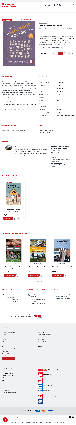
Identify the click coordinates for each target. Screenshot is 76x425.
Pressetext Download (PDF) (46, 130)
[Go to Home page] (9, 5)
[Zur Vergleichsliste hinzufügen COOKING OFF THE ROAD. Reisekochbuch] (18, 218)
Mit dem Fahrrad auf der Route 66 (62, 267)
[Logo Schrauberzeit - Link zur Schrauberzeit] (40, 401)
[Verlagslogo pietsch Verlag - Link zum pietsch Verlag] (40, 380)
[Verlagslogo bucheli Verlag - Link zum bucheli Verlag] (40, 390)
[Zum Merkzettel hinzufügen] (65, 53)
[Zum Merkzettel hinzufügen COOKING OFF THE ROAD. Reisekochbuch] (15, 218)
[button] (19, 43)
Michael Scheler (43, 23)
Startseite (4, 10)
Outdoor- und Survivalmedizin (38, 267)
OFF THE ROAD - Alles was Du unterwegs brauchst (58, 165)
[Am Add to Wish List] (17, 275)
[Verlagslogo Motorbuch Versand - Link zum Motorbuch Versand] (42, 369)
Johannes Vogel (13, 263)
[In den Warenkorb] (60, 53)
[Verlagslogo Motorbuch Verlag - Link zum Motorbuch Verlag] (40, 374)
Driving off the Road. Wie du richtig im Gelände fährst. (60, 160)
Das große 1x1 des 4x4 (56, 163)
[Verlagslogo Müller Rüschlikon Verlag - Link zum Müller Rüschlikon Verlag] (40, 396)
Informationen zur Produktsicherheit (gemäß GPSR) (15, 130)
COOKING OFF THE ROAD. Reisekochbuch (57, 151)
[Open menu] (41, 5)
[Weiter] (41, 281)
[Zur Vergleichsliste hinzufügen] (69, 53)
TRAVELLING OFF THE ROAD (58, 154)
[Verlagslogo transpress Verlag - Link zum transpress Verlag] (40, 385)
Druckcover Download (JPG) (46, 132)
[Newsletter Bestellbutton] (38, 316)
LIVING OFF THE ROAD (56, 157)
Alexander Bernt (61, 263)
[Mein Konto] (57, 5)
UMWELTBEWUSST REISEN (57, 156)
